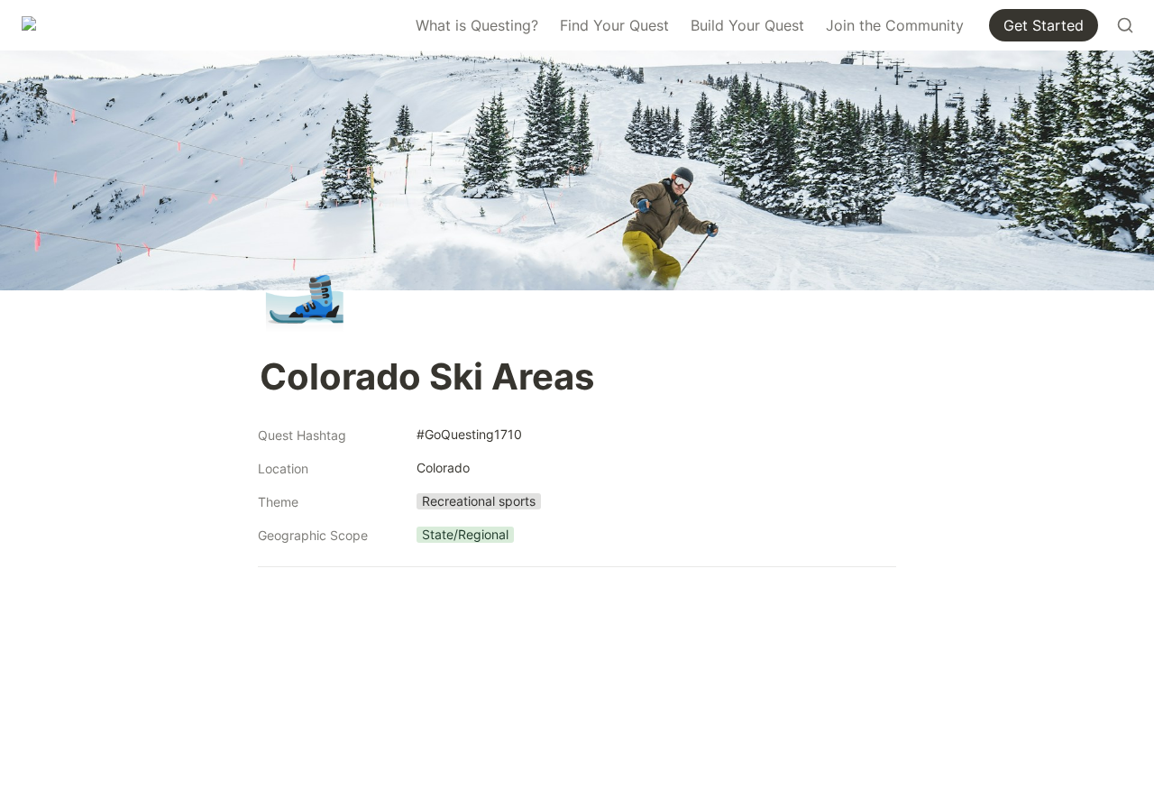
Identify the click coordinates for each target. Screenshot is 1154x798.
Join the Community (895, 25)
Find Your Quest (614, 25)
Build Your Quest (747, 25)
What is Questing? (477, 25)
